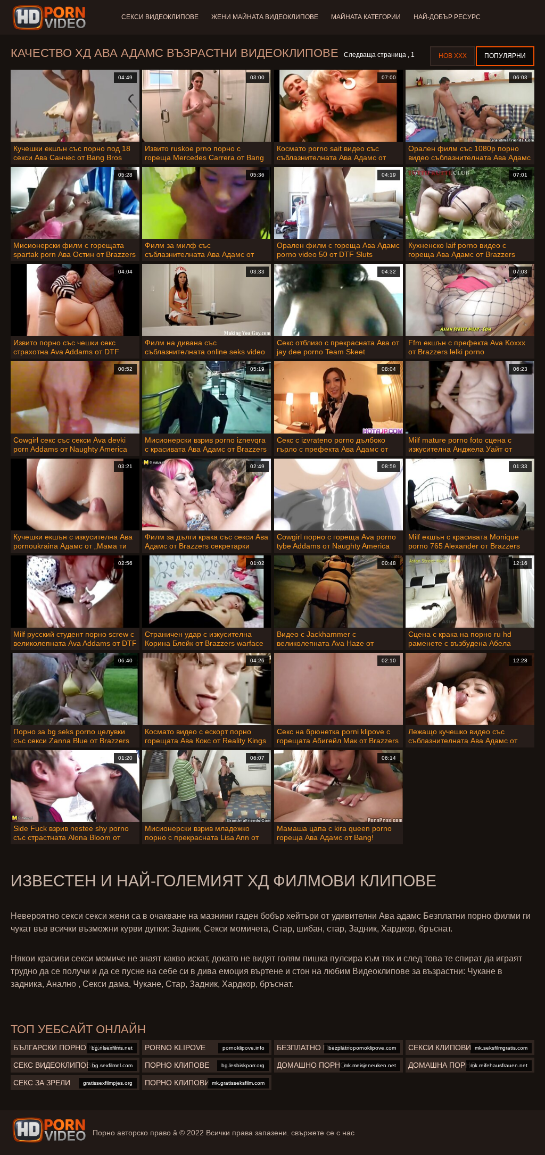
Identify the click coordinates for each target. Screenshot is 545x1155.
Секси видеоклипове (160, 17)
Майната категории (366, 17)
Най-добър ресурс (447, 17)
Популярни (505, 56)
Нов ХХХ (453, 56)
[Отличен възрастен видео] (49, 1130)
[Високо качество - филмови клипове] (51, 17)
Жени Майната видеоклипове (264, 17)
